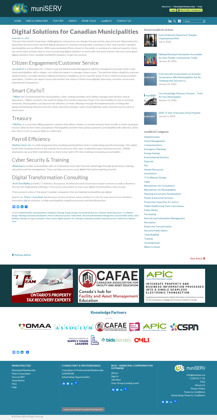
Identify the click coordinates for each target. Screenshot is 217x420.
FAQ (14, 383)
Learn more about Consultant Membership (83, 409)
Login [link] (172, 10)
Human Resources (114, 212)
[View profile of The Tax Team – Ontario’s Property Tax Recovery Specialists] (42, 286)
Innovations (150, 173)
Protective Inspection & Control (161, 201)
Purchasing (150, 214)
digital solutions (64, 218)
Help (200, 6)
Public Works (76, 215)
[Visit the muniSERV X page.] (175, 20)
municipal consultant (92, 218)
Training (22, 218)
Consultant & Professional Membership (82, 370)
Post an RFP (18, 376)
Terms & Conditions (194, 391)
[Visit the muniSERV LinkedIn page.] (170, 20)
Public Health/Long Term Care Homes (164, 206)
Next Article (196, 258)
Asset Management (154, 140)
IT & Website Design (155, 177)
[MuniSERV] (37, 8)
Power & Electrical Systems (59, 215)
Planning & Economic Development (32, 215)
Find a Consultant (21, 373)
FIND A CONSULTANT (37, 21)
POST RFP (58, 21)
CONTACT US (124, 21)
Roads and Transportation (158, 226)
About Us (166, 6)
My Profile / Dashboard (191, 10)
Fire (146, 165)
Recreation (150, 222)
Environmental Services (88, 212)
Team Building (151, 234)
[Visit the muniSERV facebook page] (179, 20)
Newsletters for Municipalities (160, 189)
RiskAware (18, 165)
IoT (73, 218)
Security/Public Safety (124, 215)
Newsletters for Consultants (159, 185)
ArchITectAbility (21, 183)
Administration (26, 212)
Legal (147, 181)
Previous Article (22, 254)
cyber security (51, 218)
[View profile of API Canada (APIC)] (174, 286)
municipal (79, 218)
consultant (40, 218)
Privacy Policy (198, 388)
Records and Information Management (98, 215)
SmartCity (122, 218)
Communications (40, 212)
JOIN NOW (68, 373)
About (114, 372)
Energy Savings (71, 212)
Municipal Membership (184, 6)
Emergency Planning (55, 212)
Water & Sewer (152, 246)
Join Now (116, 379)
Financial (102, 212)
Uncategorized (152, 242)
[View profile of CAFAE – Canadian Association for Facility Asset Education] (108, 286)
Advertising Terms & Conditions (188, 395)
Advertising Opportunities (76, 376)
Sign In (115, 376)
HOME (17, 21)
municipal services (109, 218)
